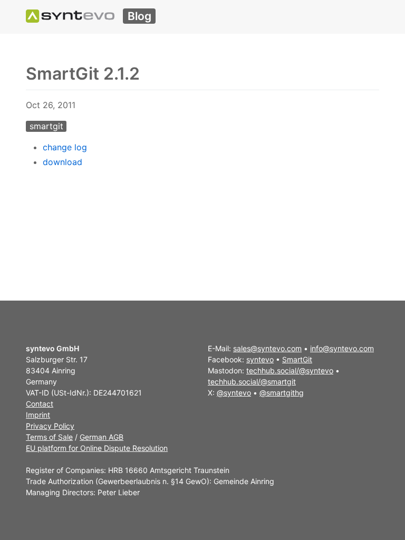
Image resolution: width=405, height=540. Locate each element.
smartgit (46, 126)
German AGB (101, 436)
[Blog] (70, 16)
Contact (39, 403)
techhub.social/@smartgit (252, 381)
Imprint (38, 414)
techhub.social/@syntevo (289, 370)
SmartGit (297, 359)
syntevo (260, 359)
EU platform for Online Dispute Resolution (97, 447)
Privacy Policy (50, 425)
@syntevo (234, 392)
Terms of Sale (49, 436)
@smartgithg (281, 392)
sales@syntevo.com (267, 348)
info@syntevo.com (342, 348)
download (62, 162)
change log (65, 147)
